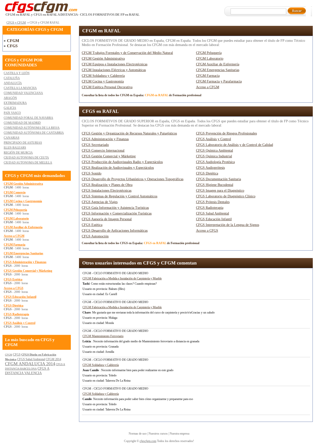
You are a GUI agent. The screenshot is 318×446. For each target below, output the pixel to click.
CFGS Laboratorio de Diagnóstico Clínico (225, 196)
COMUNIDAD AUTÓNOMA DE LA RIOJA (32, 128)
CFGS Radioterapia (209, 208)
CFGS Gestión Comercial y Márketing (109, 156)
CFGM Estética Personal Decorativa (107, 87)
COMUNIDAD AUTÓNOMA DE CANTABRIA (34, 132)
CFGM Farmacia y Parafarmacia (219, 81)
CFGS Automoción (95, 236)
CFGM (13, 41)
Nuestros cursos (158, 433)
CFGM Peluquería (209, 53)
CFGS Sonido (91, 173)
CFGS (12, 46)
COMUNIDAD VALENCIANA (23, 93)
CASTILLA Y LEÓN (17, 73)
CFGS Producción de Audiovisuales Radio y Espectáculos (122, 162)
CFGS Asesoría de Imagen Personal (107, 219)
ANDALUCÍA (13, 83)
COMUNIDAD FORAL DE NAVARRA (28, 118)
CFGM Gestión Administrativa (103, 58)
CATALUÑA (12, 78)
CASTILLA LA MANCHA (20, 88)
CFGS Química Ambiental (214, 150)
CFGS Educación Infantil (214, 219)
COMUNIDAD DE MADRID (22, 123)
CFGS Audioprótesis (210, 168)
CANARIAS (11, 137)
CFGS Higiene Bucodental (214, 185)
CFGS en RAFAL (100, 111)
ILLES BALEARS (15, 147)
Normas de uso (138, 433)
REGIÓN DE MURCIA (18, 152)
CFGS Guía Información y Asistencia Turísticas (115, 208)
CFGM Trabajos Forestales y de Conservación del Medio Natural (127, 53)
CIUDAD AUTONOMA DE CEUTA (26, 157)
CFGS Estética (92, 225)
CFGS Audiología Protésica (215, 162)
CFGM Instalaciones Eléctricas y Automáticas (114, 70)
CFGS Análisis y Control (213, 139)
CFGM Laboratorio (209, 58)
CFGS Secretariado (95, 145)
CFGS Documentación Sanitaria (218, 179)
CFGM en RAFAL (101, 30)
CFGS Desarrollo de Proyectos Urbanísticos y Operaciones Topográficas (132, 179)
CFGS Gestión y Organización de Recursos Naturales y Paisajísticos (129, 133)
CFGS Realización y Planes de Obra (107, 185)
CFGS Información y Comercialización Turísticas (117, 213)
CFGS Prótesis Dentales (213, 202)
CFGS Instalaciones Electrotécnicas (106, 190)
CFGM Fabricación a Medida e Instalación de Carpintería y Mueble (122, 278)
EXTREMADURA (15, 103)
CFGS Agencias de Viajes (100, 202)
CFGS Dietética (207, 173)
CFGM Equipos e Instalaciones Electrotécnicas (114, 64)
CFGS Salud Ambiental (212, 213)
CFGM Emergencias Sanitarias (217, 70)
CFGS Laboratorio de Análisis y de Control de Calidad (234, 145)
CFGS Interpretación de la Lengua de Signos (227, 225)
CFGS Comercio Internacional (103, 150)
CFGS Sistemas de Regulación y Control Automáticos (119, 196)
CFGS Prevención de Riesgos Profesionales (226, 133)
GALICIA (10, 108)
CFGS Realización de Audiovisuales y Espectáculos (118, 168)
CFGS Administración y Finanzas (105, 139)
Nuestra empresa (179, 433)
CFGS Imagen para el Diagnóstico (220, 190)
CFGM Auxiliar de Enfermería (217, 64)
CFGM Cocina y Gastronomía (103, 81)
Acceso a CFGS (207, 230)
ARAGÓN (10, 98)
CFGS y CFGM (16, 22)
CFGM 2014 (53, 359)
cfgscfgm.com (148, 441)
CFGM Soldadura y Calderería (103, 76)
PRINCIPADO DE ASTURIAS (23, 142)
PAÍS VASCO (12, 113)
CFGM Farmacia (208, 76)
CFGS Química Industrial (214, 156)
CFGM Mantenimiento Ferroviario (102, 336)
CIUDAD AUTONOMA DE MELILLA (28, 162)
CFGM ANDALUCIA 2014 (30, 363)
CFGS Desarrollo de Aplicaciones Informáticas (115, 230)
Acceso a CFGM (207, 87)
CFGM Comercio (15, 192)
